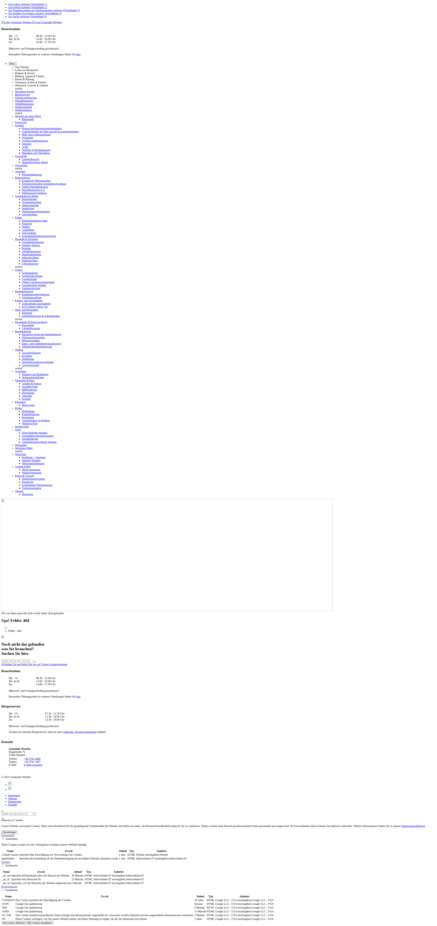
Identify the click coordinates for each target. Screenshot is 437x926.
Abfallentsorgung (24, 103)
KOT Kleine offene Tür (35, 306)
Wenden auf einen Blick (28, 116)
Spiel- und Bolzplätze (26, 309)
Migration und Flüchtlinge (36, 153)
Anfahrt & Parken (31, 383)
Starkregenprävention (33, 478)
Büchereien (28, 417)
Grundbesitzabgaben (33, 242)
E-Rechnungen (30, 263)
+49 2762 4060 (32, 758)
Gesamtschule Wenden (34, 285)
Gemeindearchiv (31, 159)
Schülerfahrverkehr (32, 276)
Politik (18, 217)
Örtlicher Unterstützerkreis (36, 150)
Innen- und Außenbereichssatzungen (41, 343)
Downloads (28, 392)
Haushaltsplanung (31, 254)
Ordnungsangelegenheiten (36, 211)
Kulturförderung (30, 414)
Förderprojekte (30, 260)
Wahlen (26, 226)
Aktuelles (20, 171)
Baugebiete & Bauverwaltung (31, 322)
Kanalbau (27, 355)
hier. (78, 54)
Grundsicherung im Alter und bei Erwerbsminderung (50, 131)
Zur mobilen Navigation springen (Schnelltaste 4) (34, 13)
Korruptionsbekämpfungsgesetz (39, 236)
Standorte (27, 312)
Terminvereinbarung (26, 97)
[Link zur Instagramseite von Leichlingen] (10, 789)
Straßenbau (28, 359)
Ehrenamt (20, 402)
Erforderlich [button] (7, 835)
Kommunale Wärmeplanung (37, 485)
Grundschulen (29, 279)
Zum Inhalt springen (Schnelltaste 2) (27, 7)
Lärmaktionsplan (31, 328)
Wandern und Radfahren (35, 374)
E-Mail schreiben (33, 764)
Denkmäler (21, 445)
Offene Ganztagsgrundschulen (38, 282)
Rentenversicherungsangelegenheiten (42, 128)
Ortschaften (21, 165)
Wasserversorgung (32, 472)
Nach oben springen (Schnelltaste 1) (27, 4)
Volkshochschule (31, 288)
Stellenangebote (23, 107)
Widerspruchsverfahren (34, 193)
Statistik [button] (5, 862)
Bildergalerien (29, 389)
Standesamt (28, 208)
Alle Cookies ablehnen (14, 923)
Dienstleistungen (24, 100)
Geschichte (21, 156)
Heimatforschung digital (35, 162)
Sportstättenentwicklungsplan (37, 435)
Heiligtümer (28, 411)
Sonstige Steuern (31, 245)
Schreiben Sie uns (11, 664)
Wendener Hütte (24, 448)
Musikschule (22, 426)
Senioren (26, 143)
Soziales (19, 125)
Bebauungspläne (31, 340)
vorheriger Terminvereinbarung (79, 731)
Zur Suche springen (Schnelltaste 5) (27, 16)
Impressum (14, 795)
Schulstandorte (30, 272)
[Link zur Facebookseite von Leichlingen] (10, 784)
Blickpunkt (28, 119)
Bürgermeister (29, 199)
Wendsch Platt (29, 423)
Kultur (18, 408)
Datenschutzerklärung (413, 826)
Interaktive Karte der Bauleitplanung (41, 334)
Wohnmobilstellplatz (33, 377)
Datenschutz (15, 801)
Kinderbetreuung (24, 291)
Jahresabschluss (30, 257)
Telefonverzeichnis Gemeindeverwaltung (44, 183)
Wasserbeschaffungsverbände (38, 362)
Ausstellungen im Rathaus (36, 420)
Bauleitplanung (23, 331)
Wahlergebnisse (23, 110)
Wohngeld (27, 137)
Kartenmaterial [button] (9, 886)
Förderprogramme (31, 488)
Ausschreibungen (31, 352)
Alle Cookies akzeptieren (39, 923)
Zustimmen (11, 838)
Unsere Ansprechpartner (54, 664)
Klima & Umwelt (24, 475)
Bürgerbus (27, 494)
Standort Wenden (31, 460)
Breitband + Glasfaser (33, 457)
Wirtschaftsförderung (33, 463)
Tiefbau (19, 349)
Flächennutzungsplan (33, 337)
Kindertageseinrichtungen (36, 294)
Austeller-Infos (30, 386)
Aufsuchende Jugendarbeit (36, 303)
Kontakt (26, 399)
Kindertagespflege (31, 297)
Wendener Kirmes (24, 91)
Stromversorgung (31, 469)
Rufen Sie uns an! (31, 664)
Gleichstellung (29, 214)
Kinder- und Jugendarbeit (29, 300)
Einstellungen (9, 832)
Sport (18, 429)
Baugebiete (28, 325)
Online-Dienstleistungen (35, 186)
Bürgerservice (22, 94)
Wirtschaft (20, 454)
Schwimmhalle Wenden (34, 432)
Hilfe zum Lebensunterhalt (36, 134)
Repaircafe (27, 482)
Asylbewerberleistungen (35, 140)
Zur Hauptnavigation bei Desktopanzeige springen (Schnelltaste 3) (44, 10)
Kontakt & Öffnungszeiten (36, 180)
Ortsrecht (27, 223)
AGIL (25, 146)
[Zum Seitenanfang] (2, 818)
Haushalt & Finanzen (26, 239)
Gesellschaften (23, 466)
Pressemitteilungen (32, 174)
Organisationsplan (31, 202)
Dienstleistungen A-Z (33, 190)
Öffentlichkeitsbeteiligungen (37, 346)
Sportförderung (30, 438)
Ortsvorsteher (29, 233)
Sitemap (12, 798)
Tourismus (20, 371)
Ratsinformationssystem (34, 220)
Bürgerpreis (28, 405)
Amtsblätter (28, 229)
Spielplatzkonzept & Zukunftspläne (41, 316)
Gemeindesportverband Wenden (39, 442)
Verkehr (19, 491)
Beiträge (26, 248)
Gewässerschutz (30, 365)
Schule (18, 269)
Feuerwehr (21, 122)
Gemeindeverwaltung (26, 196)
